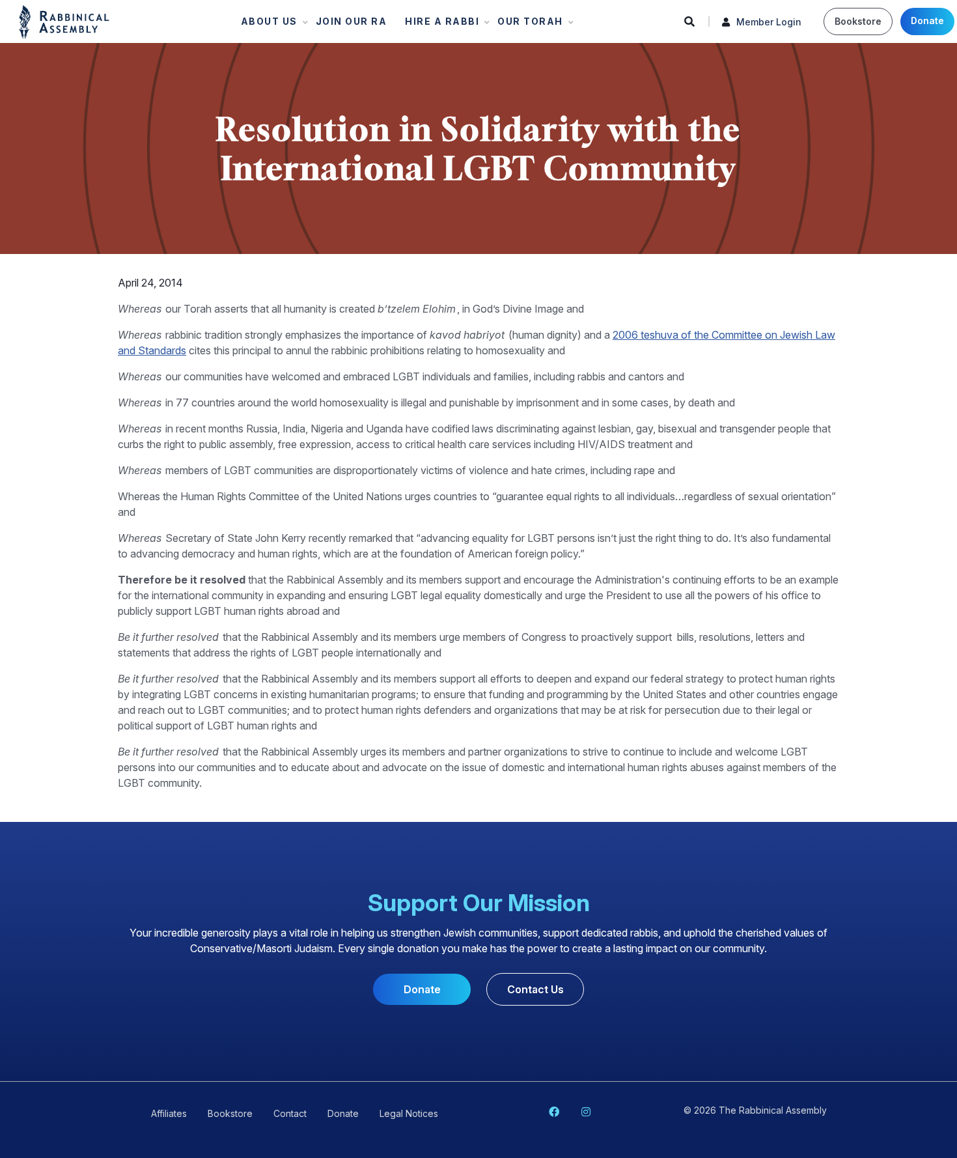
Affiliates (169, 1113)
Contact (290, 1113)
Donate (927, 20)
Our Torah (526, 24)
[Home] (64, 20)
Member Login (768, 21)
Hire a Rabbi (438, 24)
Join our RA (351, 21)
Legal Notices (409, 1113)
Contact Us (535, 989)
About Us (265, 24)
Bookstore (858, 21)
